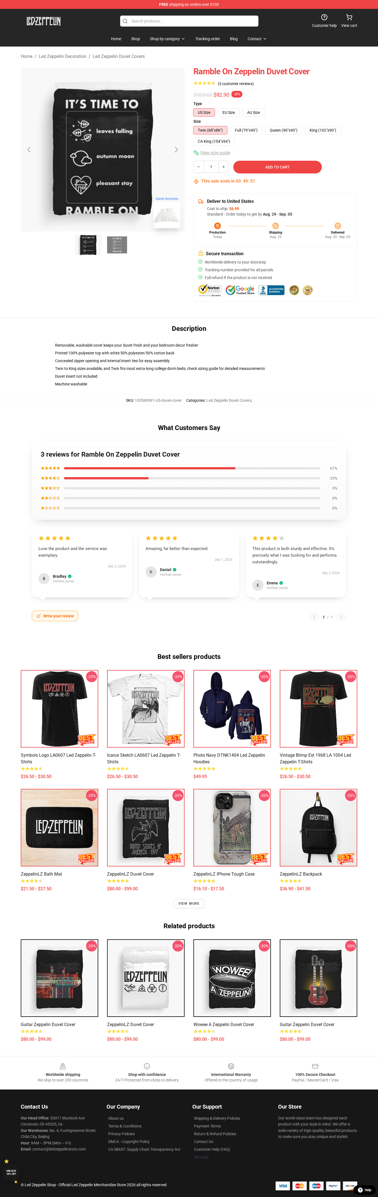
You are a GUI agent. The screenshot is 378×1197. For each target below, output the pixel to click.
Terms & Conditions (124, 1126)
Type (197, 103)
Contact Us (203, 1141)
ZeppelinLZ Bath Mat (41, 874)
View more (189, 904)
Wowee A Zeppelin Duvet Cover (223, 1024)
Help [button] (368, 1190)
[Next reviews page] (341, 617)
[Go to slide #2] (117, 245)
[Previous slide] (29, 149)
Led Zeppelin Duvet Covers (119, 56)
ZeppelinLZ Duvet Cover (130, 874)
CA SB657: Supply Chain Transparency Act (144, 1149)
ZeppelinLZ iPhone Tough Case (224, 874)
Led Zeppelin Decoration (62, 56)
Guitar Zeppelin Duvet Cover (48, 1024)
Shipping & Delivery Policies (217, 1118)
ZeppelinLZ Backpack (301, 874)
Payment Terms (207, 1126)
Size (197, 121)
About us (116, 1118)
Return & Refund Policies (215, 1134)
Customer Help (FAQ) (212, 1149)
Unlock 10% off (11, 1172)
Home (26, 56)
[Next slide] (176, 149)
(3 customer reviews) (236, 83)
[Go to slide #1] (88, 245)
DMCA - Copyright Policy (129, 1141)
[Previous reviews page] (314, 617)
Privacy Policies (121, 1134)
